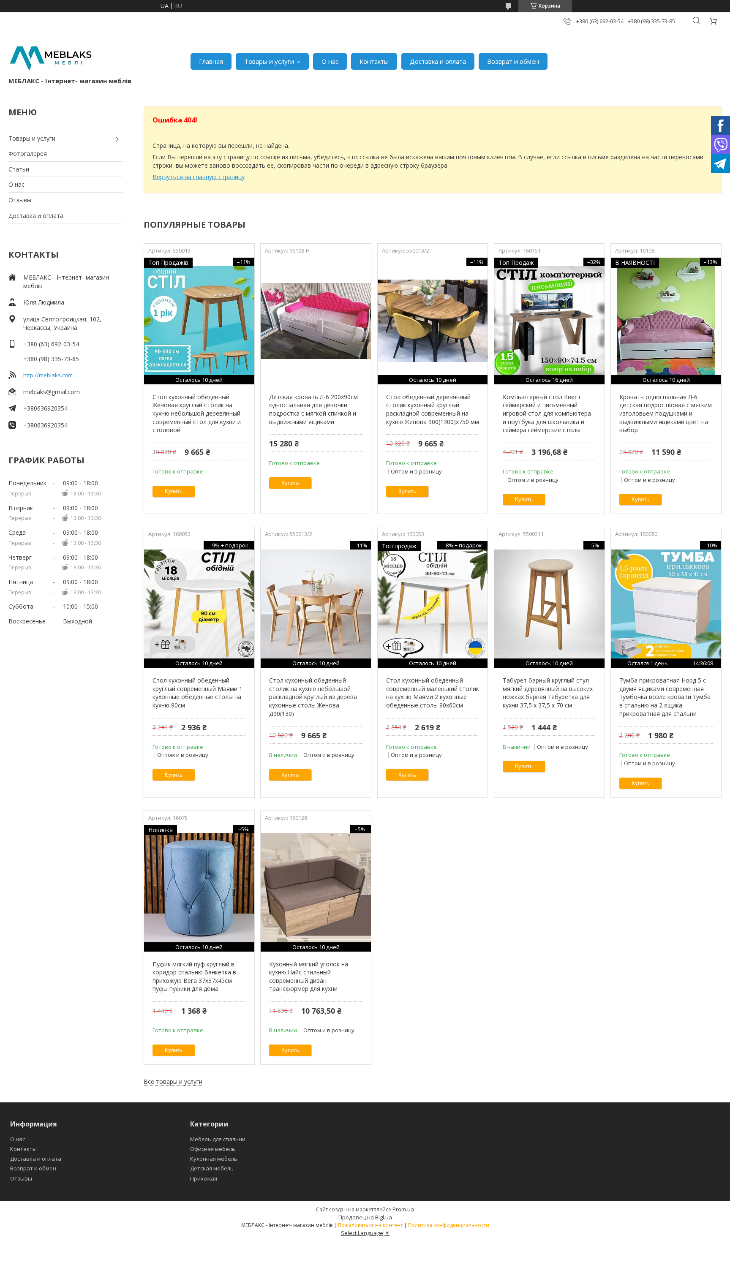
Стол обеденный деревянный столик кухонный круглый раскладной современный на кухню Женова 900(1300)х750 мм (432, 409)
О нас (329, 61)
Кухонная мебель (213, 1158)
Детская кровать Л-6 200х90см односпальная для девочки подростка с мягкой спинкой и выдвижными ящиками (313, 409)
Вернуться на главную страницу (199, 177)
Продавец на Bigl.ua (365, 1217)
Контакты (374, 61)
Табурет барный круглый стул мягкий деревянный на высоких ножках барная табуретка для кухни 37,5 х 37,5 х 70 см (548, 692)
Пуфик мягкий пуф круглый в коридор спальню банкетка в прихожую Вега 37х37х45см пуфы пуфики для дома (194, 976)
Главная (211, 61)
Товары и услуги (269, 61)
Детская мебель (212, 1168)
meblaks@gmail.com (51, 392)
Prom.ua (403, 1209)
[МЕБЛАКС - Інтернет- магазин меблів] (50, 57)
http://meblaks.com (48, 375)
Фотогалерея (27, 154)
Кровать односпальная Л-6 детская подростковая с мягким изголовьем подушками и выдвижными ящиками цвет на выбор (665, 413)
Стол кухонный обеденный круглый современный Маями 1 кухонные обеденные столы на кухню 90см (197, 692)
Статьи (18, 169)
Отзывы (19, 200)
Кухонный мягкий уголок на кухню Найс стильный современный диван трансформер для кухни (308, 976)
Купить (173, 491)
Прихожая (203, 1178)
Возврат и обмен (513, 61)
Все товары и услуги (173, 1081)
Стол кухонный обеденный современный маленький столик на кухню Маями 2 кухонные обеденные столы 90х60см (432, 692)
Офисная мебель (212, 1149)
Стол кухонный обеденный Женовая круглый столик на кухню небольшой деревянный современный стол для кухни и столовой (197, 413)
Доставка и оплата (438, 61)
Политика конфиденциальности (448, 1225)
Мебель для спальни (217, 1139)
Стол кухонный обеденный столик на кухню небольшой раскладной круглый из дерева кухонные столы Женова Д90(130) (313, 696)
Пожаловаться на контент (370, 1225)
